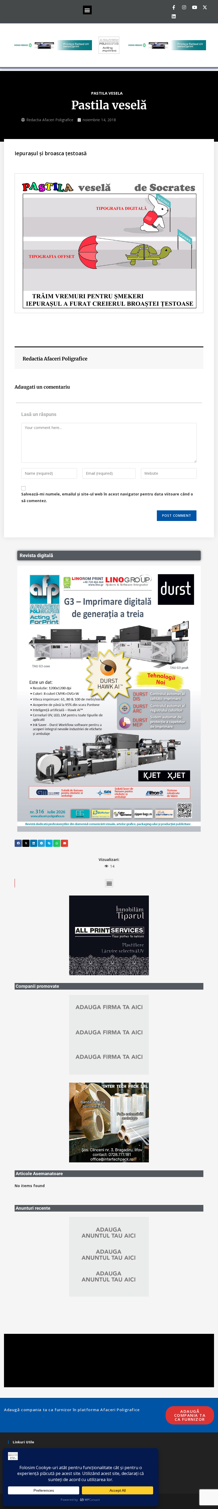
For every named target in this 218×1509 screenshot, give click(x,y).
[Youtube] (194, 7)
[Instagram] (183, 7)
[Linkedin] (173, 16)
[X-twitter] (204, 7)
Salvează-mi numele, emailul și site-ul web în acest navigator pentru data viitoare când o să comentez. (107, 497)
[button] (87, 10)
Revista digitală (36, 555)
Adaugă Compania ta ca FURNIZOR (190, 1415)
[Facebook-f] (173, 7)
